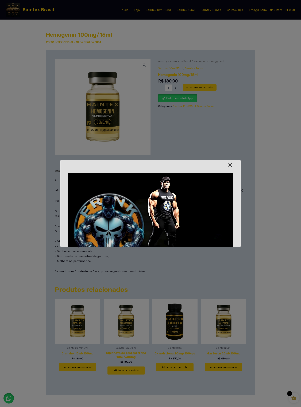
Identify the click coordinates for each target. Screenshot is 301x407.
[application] (150, 219)
